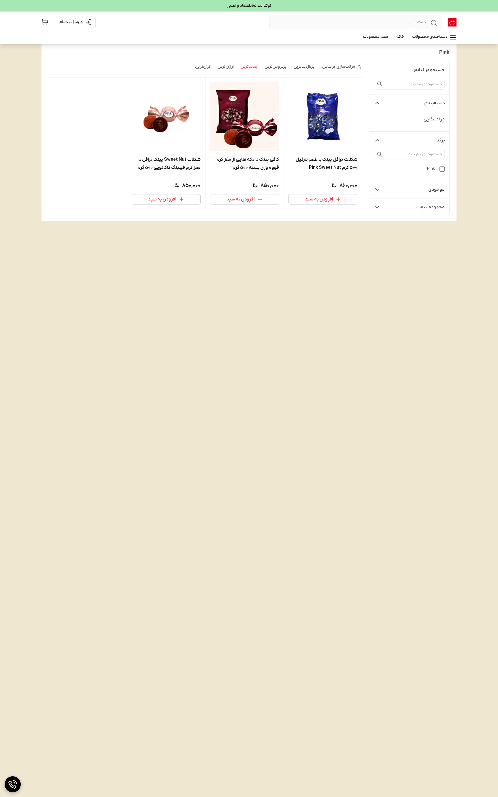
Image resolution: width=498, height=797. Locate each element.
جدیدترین (249, 66)
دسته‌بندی (434, 103)
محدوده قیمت (430, 207)
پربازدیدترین (303, 66)
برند (441, 140)
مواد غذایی (434, 119)
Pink (431, 169)
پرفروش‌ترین (275, 66)
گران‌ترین (203, 66)
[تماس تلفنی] (13, 784)
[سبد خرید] (45, 22)
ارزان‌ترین (226, 66)
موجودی (436, 189)
